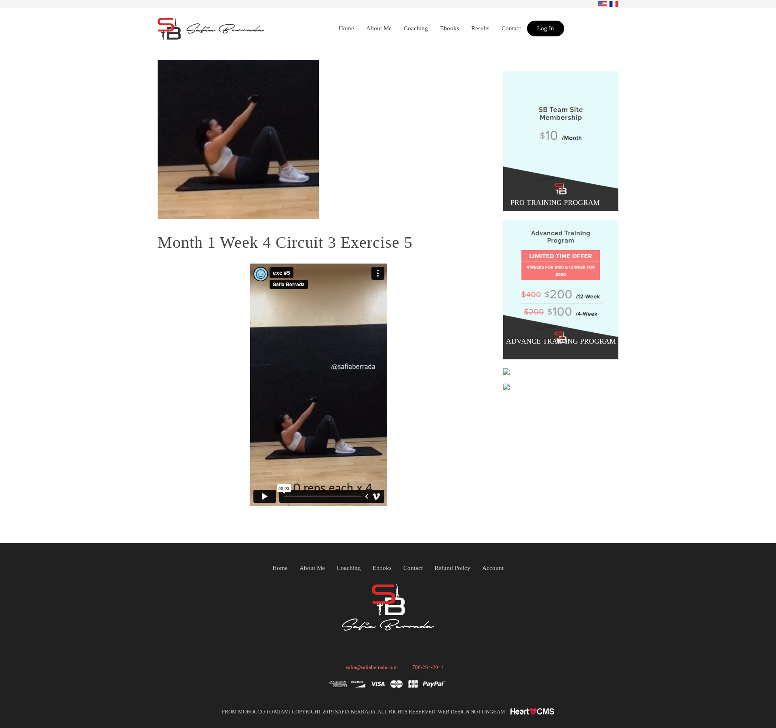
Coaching (349, 568)
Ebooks (382, 568)
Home (280, 568)
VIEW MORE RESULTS (556, 382)
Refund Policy (452, 568)
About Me (312, 568)
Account (493, 568)
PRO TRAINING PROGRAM (556, 202)
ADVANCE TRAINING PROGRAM (561, 341)
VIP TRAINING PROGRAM (556, 366)
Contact (413, 568)
